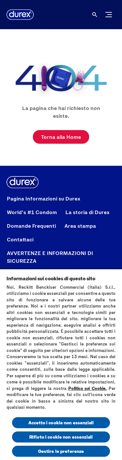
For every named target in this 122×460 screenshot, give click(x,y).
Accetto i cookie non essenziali (61, 422)
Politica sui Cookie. (87, 388)
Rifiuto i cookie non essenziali (61, 437)
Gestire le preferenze (61, 451)
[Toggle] (108, 14)
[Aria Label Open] (95, 14)
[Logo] (20, 14)
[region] (61, 364)
